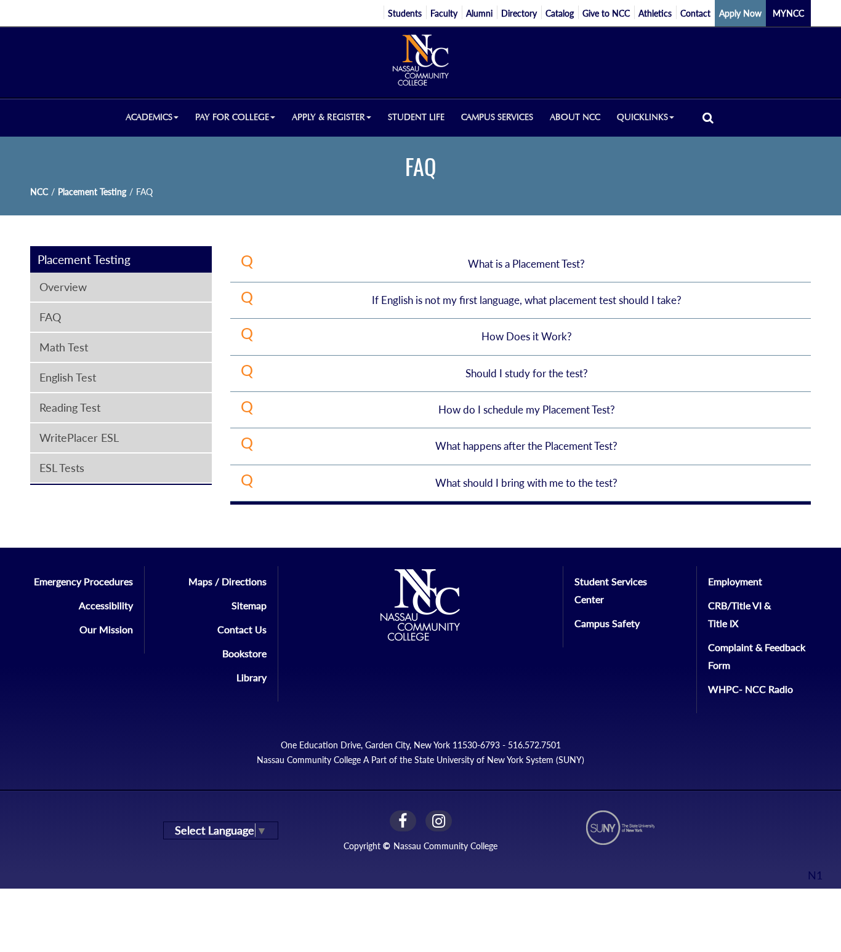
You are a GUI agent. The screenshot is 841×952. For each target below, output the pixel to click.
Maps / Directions (227, 581)
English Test (67, 377)
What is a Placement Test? (526, 263)
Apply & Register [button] (328, 117)
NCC (39, 191)
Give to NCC (606, 13)
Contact (695, 13)
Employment (735, 581)
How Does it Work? (526, 336)
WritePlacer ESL (79, 437)
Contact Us (242, 629)
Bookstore (244, 653)
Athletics (655, 13)
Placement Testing (92, 191)
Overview (63, 287)
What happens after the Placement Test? (526, 445)
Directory (519, 13)
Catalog (559, 13)
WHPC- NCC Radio (750, 689)
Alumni (479, 13)
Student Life (416, 117)
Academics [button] (149, 117)
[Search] (708, 117)
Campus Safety (607, 623)
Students (405, 13)
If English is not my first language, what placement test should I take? (527, 300)
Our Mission (106, 629)
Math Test (63, 347)
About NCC (575, 117)
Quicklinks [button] (642, 117)
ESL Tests (61, 467)
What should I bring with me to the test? (526, 482)
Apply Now (740, 13)
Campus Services (497, 117)
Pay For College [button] (232, 117)
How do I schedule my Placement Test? (526, 409)
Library (251, 677)
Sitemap (249, 605)
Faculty (443, 13)
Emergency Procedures (83, 581)
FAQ (50, 317)
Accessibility (106, 605)
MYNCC (788, 13)
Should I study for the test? (526, 373)
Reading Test (69, 407)
